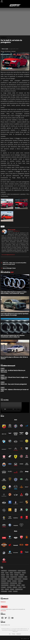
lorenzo (11, 578)
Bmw (12, 572)
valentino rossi (19, 589)
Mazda (9, 581)
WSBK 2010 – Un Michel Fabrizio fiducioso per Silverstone (13, 371)
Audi (12, 272)
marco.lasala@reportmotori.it (8, 254)
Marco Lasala (11, 229)
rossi (20, 587)
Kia (26, 576)
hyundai (22, 574)
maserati (4, 581)
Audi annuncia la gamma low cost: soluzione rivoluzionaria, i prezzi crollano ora (13, 336)
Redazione (3, 601)
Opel (23, 585)
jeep (8, 576)
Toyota (12, 589)
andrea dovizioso (12, 570)
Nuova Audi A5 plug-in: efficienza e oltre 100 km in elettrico (14, 357)
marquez (25, 578)
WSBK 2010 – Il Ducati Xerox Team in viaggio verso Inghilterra (14, 378)
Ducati (24, 572)
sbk (24, 587)
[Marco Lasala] (4, 233)
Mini (20, 583)
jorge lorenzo (14, 576)
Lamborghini (4, 578)
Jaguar (3, 576)
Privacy (13, 633)
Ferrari (3, 574)
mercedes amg (14, 583)
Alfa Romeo (4, 570)
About (2, 226)
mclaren (14, 581)
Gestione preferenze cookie (25, 638)
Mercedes (21, 581)
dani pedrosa (18, 572)
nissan (18, 585)
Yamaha (15, 591)
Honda (16, 574)
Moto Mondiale (5, 585)
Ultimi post (7, 226)
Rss (9, 633)
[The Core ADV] (4, 608)
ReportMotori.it (16, 231)
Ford (12, 574)
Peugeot (4, 587)
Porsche (9, 587)
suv (2, 589)
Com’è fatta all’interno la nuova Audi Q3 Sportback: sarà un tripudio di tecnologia (15, 314)
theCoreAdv (3, 610)
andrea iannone (22, 570)
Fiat (8, 574)
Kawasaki (21, 576)
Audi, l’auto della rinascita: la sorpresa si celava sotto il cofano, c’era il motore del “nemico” (13, 292)
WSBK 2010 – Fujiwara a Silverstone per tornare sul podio (14, 390)
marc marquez (18, 578)
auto (7, 572)
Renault (15, 587)
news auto (13, 585)
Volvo (10, 591)
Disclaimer (19, 633)
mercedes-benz (5, 583)
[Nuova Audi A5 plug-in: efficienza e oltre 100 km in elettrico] (15, 348)
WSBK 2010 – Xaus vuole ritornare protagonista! (14, 384)
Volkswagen (4, 591)
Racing (2, 368)
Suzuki (7, 589)
